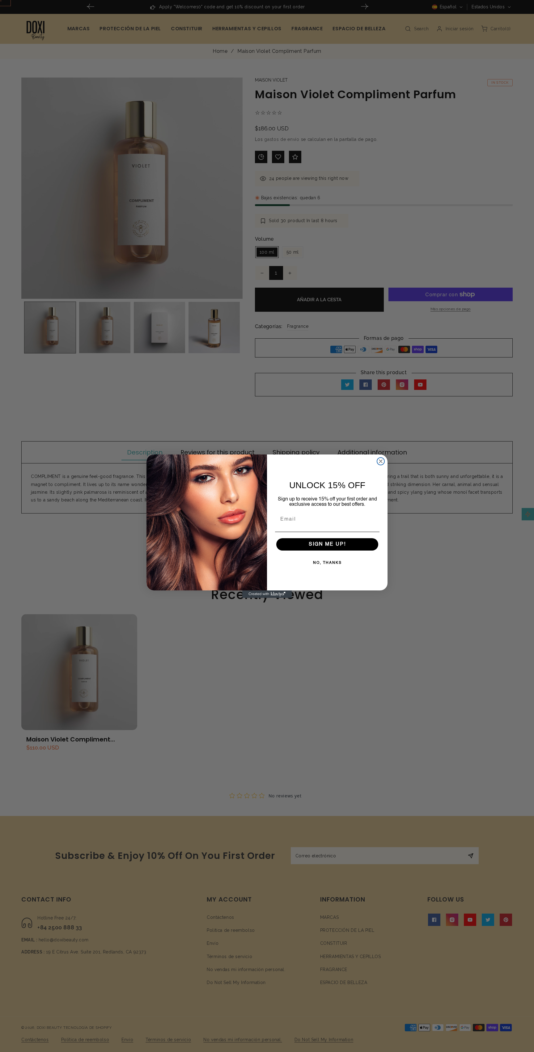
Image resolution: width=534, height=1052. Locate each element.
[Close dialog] (380, 461)
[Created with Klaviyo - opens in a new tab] (267, 594)
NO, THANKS (327, 563)
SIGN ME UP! (327, 544)
